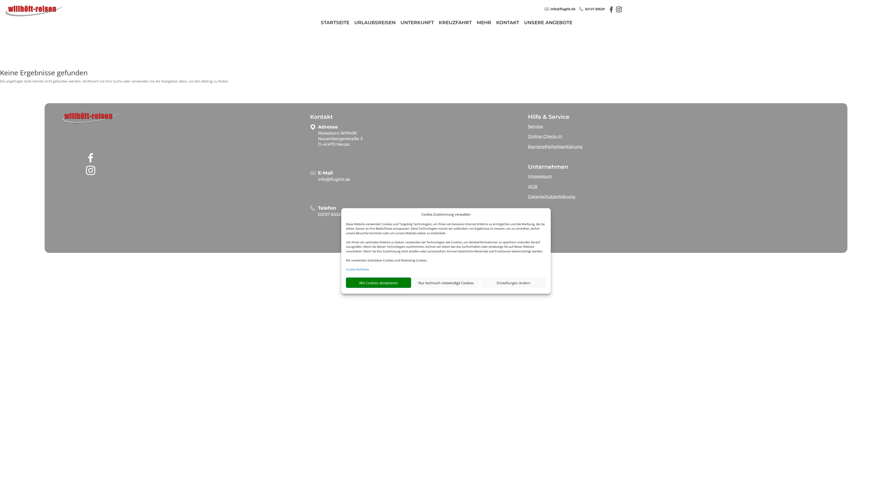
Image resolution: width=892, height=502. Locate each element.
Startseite (335, 23)
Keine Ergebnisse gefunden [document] (44, 73)
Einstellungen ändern (513, 283)
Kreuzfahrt (455, 23)
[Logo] (34, 15)
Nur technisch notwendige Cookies (446, 283)
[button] (90, 118)
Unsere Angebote (548, 23)
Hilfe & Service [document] (548, 117)
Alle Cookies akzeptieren (378, 283)
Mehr (484, 23)
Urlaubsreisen (375, 23)
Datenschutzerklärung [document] (551, 196)
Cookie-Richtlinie (357, 269)
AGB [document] (533, 186)
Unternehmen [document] (548, 167)
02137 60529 (330, 214)
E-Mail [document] (325, 173)
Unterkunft (417, 23)
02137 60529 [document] (595, 9)
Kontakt (507, 23)
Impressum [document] (540, 176)
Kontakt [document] (321, 117)
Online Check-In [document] (545, 136)
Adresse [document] (328, 127)
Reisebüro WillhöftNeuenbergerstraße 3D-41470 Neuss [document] (340, 139)
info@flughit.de (334, 179)
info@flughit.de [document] (563, 9)
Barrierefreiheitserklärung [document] (555, 146)
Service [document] (535, 126)
